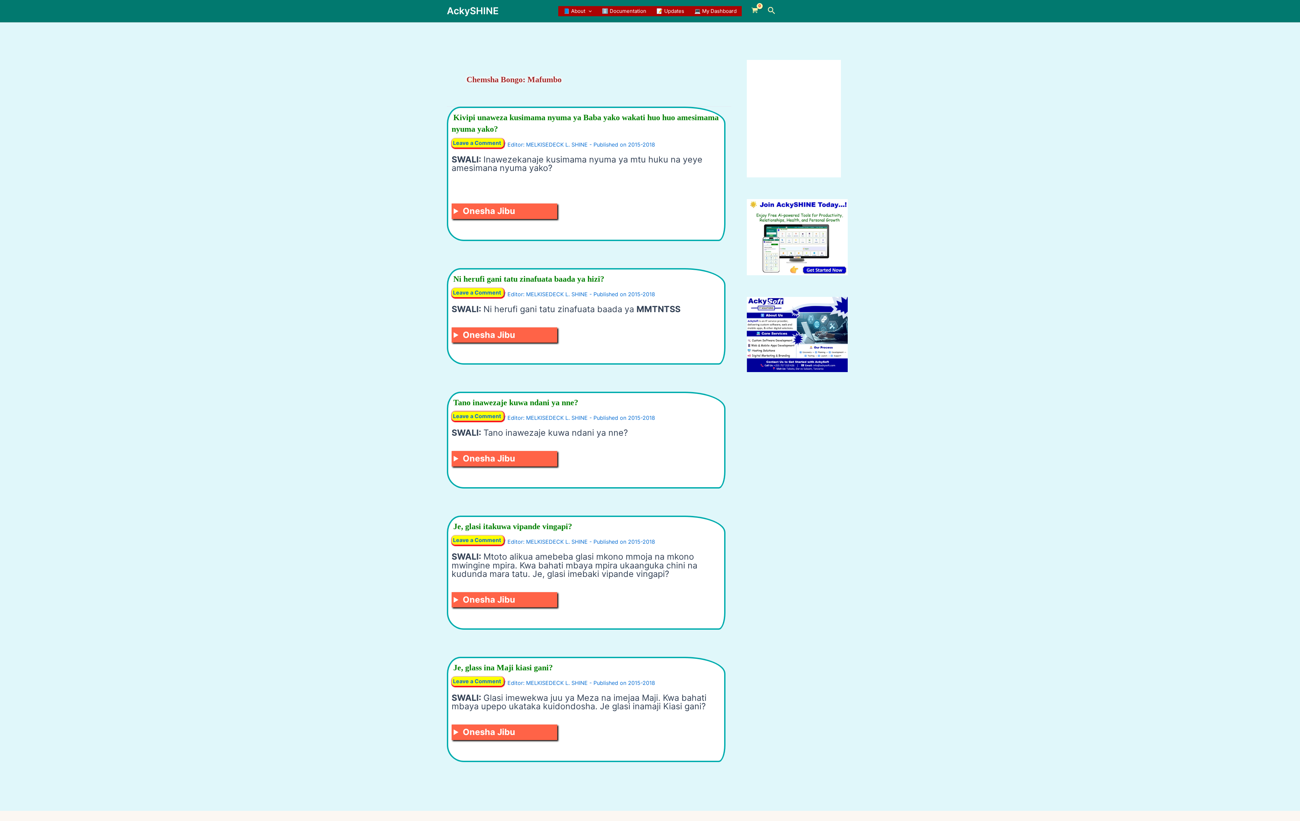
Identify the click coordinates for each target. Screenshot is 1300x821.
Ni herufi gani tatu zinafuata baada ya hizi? (528, 279)
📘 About (574, 11)
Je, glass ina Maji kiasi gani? (503, 667)
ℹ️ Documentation (624, 11)
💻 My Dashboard (715, 11)
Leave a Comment (477, 142)
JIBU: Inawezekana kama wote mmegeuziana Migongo (491, 212)
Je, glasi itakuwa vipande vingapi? (512, 526)
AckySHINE (473, 11)
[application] (588, 11)
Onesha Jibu (489, 211)
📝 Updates (670, 11)
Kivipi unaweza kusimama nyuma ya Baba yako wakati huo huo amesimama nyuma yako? (585, 123)
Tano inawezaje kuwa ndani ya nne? (515, 402)
